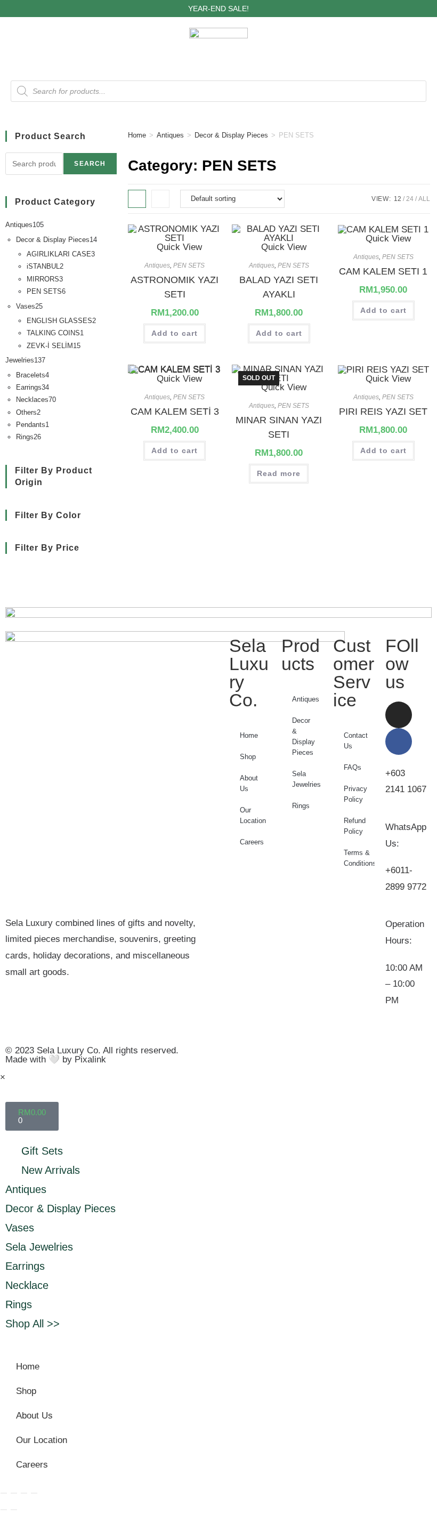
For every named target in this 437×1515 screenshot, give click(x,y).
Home (137, 135)
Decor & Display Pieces (231, 135)
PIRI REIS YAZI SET (383, 411)
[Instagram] (398, 715)
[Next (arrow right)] (14, 1510)
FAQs (352, 767)
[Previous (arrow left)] (3, 1510)
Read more (279, 473)
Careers (252, 842)
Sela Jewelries (306, 779)
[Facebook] (398, 741)
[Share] (24, 1493)
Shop (248, 757)
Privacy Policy (355, 794)
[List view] (160, 199)
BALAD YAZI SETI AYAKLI (278, 287)
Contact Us (356, 740)
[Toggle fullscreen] (14, 1493)
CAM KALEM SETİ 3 (175, 411)
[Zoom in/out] (3, 1493)
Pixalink (90, 1059)
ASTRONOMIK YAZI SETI (174, 287)
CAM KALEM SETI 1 (383, 271)
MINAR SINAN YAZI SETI (279, 427)
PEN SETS (189, 265)
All (424, 199)
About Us (249, 783)
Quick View (178, 247)
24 (410, 199)
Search (90, 163)
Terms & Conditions (359, 858)
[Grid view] (137, 199)
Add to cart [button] (174, 333)
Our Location (253, 815)
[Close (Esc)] (34, 1493)
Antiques (170, 135)
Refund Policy (355, 826)
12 (397, 199)
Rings (301, 806)
